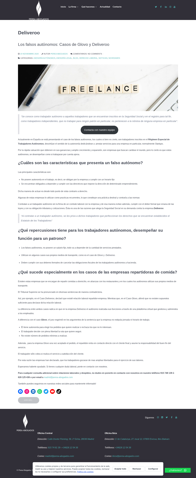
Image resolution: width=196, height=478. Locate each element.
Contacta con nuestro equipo (99, 130)
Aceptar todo (120, 469)
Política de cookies (85, 472)
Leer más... (28, 400)
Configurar (153, 469)
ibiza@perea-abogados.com (125, 456)
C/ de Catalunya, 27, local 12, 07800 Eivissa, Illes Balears (142, 439)
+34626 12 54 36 (70, 447)
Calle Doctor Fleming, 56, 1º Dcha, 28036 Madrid (71, 439)
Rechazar (137, 469)
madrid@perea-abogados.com (58, 377)
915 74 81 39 (54, 447)
